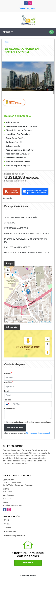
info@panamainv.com (13, 505)
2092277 (7, 498)
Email (7, 391)
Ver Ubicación (23, 347)
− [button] (8, 274)
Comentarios (9, 409)
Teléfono (8, 400)
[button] (52, 58)
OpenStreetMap (46, 322)
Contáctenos (10, 531)
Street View (15, 102)
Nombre (8, 373)
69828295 (7, 491)
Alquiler (7, 527)
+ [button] (8, 270)
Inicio (6, 42)
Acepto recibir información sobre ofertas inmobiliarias (29, 422)
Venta (6, 524)
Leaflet (30, 322)
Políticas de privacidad (14, 535)
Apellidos (8, 382)
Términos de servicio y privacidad (38, 433)
